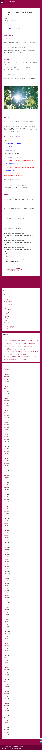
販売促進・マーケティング (10, 318)
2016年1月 (6, 650)
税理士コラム (6, 324)
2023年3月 (6, 463)
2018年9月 (6, 578)
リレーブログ (16, 20)
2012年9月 (6, 720)
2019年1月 (6, 568)
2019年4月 (6, 561)
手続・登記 (7, 312)
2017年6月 (6, 614)
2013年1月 (6, 710)
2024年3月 (6, 434)
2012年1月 (6, 729)
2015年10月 (6, 657)
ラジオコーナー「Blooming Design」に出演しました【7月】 (15, 354)
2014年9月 (6, 686)
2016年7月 (6, 638)
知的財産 (6, 314)
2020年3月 (6, 535)
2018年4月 (6, 590)
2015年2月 (6, 674)
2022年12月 (6, 470)
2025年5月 (6, 405)
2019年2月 (6, 566)
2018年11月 (6, 573)
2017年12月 (6, 600)
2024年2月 (6, 436)
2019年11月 (6, 544)
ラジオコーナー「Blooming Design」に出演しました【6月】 (15, 359)
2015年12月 (6, 652)
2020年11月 (6, 518)
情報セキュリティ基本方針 (18, 746)
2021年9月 (6, 506)
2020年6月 (6, 528)
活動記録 (6, 328)
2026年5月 (6, 376)
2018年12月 (6, 571)
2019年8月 (6, 552)
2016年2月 (6, 648)
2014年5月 (6, 691)
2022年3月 (6, 492)
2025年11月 (6, 391)
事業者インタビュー (9, 327)
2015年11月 (6, 655)
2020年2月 (6, 537)
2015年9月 (6, 660)
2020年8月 (6, 523)
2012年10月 (6, 717)
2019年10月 (6, 547)
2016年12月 (6, 628)
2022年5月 (6, 487)
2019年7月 (6, 554)
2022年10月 (6, 475)
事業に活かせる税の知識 (9, 326)
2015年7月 (6, 664)
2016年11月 (6, 631)
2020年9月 (6, 520)
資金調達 (6, 320)
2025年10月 (6, 393)
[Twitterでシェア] (41, 739)
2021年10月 (6, 504)
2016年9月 (6, 636)
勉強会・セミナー (8, 309)
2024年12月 (6, 412)
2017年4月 (6, 619)
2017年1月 (6, 626)
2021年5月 (6, 516)
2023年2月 (6, 465)
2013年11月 (6, 698)
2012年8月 (6, 722)
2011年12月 (6, 732)
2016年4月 (6, 645)
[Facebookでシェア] (41, 742)
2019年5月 (6, 559)
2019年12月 (6, 542)
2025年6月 (6, 403)
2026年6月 (6, 374)
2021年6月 (6, 513)
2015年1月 (6, 676)
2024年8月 (6, 422)
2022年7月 (6, 482)
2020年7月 (6, 525)
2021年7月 (6, 511)
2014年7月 (6, 688)
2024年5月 (6, 429)
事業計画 (6, 305)
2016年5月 (6, 643)
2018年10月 (6, 576)
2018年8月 (6, 580)
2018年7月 (6, 583)
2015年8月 (6, 662)
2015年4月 (6, 669)
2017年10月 (6, 604)
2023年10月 (6, 446)
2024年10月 (6, 417)
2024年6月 (6, 427)
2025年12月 (6, 388)
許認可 (6, 317)
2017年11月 (6, 602)
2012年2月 (6, 727)
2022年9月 (6, 477)
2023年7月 (6, 453)
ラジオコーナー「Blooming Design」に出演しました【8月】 (15, 338)
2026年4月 (6, 379)
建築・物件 (7, 310)
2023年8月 (6, 451)
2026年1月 (6, 386)
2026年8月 (6, 369)
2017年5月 (6, 616)
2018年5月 (6, 588)
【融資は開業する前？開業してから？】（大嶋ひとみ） (13, 270)
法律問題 (6, 313)
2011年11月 (6, 734)
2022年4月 (6, 489)
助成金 (6, 308)
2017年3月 (6, 621)
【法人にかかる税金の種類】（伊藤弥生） (13, 256)
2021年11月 (6, 501)
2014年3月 (6, 693)
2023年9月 (6, 448)
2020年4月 (6, 532)
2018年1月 (6, 597)
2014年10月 (6, 684)
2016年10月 (6, 633)
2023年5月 (6, 458)
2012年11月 (6, 715)
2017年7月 (6, 612)
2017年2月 (6, 624)
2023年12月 (6, 441)
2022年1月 (6, 496)
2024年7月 (6, 424)
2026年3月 (6, 381)
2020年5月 (6, 530)
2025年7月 (6, 400)
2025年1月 (6, 410)
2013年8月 (6, 703)
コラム (5, 294)
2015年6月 (6, 667)
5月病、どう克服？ (9, 20)
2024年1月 (6, 439)
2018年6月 (6, 585)
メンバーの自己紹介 (9, 304)
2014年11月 (6, 681)
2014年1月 (6, 696)
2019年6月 (6, 556)
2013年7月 (6, 705)
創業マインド (6, 322)
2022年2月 (6, 494)
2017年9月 (6, 607)
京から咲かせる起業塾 (8, 301)
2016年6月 (6, 640)
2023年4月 (6, 460)
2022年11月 (6, 472)
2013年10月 (6, 700)
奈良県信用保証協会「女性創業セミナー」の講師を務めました (16, 349)
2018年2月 (6, 595)
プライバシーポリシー (7, 746)
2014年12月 (6, 679)
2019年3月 (6, 564)
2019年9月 (6, 549)
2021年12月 (6, 499)
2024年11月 (6, 415)
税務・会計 (7, 316)
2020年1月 (6, 540)
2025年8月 (6, 398)
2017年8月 (6, 609)
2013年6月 (6, 708)
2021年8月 (6, 508)
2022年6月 (6, 484)
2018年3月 (6, 592)
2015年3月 (6, 672)
